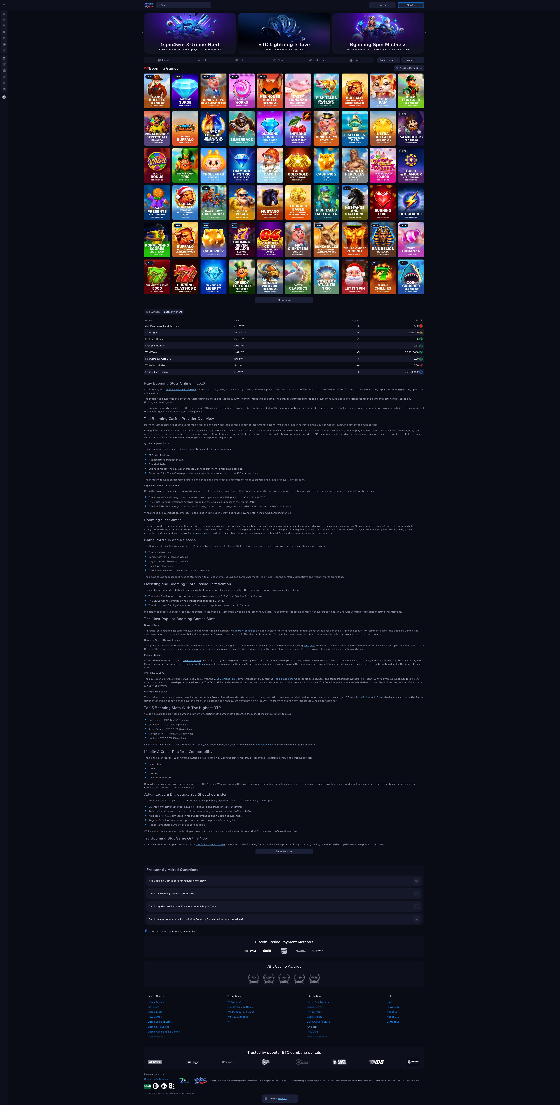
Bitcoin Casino (156, 1002)
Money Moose (197, 664)
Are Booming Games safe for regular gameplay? (177, 880)
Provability (393, 1007)
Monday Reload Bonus (240, 1007)
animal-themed (192, 660)
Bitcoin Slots (155, 1012)
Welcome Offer (236, 1002)
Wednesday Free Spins (240, 1012)
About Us (392, 1012)
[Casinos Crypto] (339, 1062)
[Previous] (142, 33)
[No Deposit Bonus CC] (376, 1062)
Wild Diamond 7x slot (226, 679)
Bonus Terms (314, 1007)
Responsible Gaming (156, 1079)
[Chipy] (265, 1062)
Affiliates (312, 1026)
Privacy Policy (315, 1012)
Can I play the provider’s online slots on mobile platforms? (183, 906)
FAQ (389, 1002)
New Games (155, 1016)
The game (309, 645)
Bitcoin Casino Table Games (164, 1031)
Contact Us (393, 1021)
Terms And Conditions (319, 1002)
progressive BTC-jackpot (207, 533)
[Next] (426, 33)
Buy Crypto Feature (318, 1021)
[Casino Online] (302, 1062)
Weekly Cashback (237, 1016)
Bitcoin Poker (155, 1036)
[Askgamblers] (155, 1062)
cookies (282, 1098)
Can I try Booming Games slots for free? (172, 893)
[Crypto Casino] (146, 931)
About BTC (393, 1016)
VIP (229, 1021)
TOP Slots (153, 1007)
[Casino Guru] (191, 1062)
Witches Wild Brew (372, 697)
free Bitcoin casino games (210, 844)
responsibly (265, 744)
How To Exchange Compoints (317, 1038)
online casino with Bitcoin (181, 389)
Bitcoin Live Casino (158, 1026)
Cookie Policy (314, 1016)
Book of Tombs (246, 630)
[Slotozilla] (413, 1062)
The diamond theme (285, 679)
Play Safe (312, 1031)
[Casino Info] (228, 1062)
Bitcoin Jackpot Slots (160, 1021)
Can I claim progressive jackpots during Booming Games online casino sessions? (196, 919)
